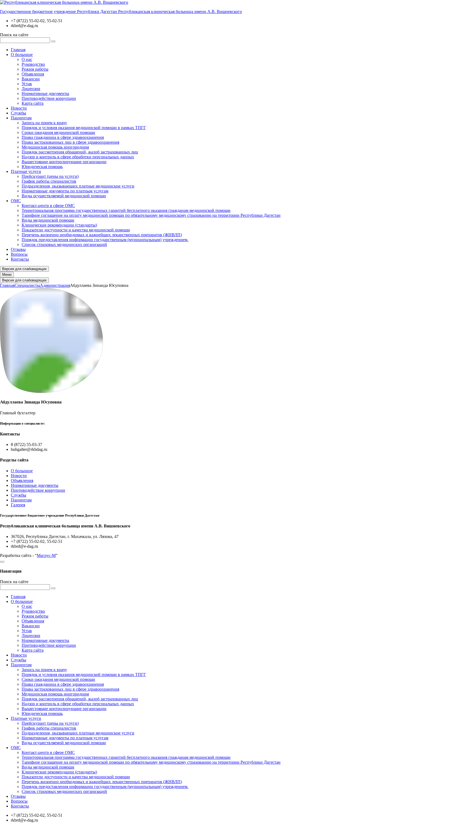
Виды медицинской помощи (48, 220)
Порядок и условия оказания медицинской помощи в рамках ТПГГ (84, 127)
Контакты (20, 259)
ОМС (16, 200)
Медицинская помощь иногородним (55, 147)
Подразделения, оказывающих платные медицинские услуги (78, 186)
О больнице (22, 54)
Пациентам (21, 118)
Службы (18, 113)
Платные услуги (26, 171)
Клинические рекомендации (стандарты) (59, 225)
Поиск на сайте (14, 34)
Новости (19, 108)
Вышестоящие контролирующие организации (64, 161)
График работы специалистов (49, 181)
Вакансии (31, 79)
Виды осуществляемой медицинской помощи (64, 195)
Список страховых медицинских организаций (64, 244)
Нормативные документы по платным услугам (65, 191)
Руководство (33, 64)
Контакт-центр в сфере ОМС (48, 205)
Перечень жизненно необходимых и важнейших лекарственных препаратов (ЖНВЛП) (102, 234)
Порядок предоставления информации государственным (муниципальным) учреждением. (105, 239)
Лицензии (31, 88)
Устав (27, 83)
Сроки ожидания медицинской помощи (58, 132)
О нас (27, 59)
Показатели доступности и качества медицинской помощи (76, 230)
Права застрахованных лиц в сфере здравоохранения (70, 142)
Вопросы (19, 254)
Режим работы (35, 69)
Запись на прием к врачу (44, 122)
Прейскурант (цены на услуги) (50, 176)
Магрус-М (46, 555)
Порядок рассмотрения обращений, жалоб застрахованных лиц (80, 152)
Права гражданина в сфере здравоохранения (63, 137)
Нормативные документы (45, 93)
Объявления (33, 74)
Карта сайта (33, 103)
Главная (18, 49)
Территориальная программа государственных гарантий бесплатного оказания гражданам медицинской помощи (126, 210)
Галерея (18, 505)
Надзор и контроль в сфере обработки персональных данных (78, 157)
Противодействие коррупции (49, 98)
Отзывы (18, 249)
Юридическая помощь (42, 166)
